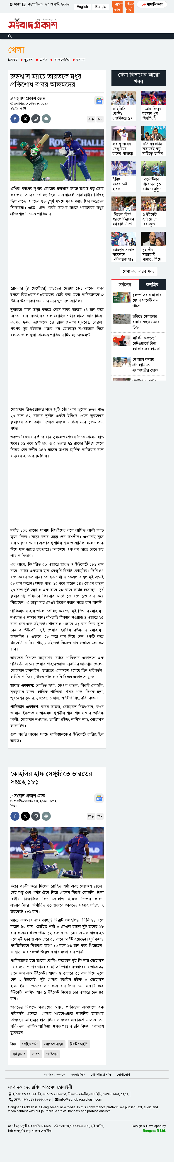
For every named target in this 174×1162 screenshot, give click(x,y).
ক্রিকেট (12, 60)
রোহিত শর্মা (29, 1044)
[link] (129, 7)
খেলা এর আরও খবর (139, 271)
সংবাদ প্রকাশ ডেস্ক (29, 98)
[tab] (125, 284)
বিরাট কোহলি (79, 1044)
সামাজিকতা (154, 4)
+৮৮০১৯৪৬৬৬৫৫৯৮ (36, 1099)
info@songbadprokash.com (80, 1099)
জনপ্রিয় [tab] (152, 285)
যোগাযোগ (123, 1074)
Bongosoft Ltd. (154, 1131)
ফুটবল (28, 60)
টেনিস (43, 60)
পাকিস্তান (52, 1054)
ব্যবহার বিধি (77, 1074)
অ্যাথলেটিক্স (62, 60)
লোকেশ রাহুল (53, 1044)
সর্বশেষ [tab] (125, 285)
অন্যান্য (80, 60)
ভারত (36, 1054)
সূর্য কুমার (19, 1054)
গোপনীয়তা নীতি (101, 1074)
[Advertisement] (57, 251)
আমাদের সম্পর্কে (54, 1074)
